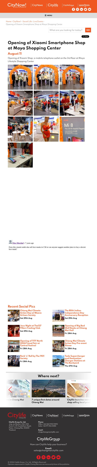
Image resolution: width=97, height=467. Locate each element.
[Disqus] (48, 207)
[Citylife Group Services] (68, 5)
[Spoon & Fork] (84, 5)
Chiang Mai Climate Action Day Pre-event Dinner (76, 343)
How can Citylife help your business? (48, 444)
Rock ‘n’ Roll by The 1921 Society (32, 357)
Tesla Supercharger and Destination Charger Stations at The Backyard (75, 359)
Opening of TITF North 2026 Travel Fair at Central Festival (31, 343)
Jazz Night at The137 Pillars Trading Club (30, 326)
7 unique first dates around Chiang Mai (48, 392)
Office (48, 424)
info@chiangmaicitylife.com (48, 432)
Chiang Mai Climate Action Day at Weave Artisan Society (31, 312)
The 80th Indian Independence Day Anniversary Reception (76, 312)
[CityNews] (37, 5)
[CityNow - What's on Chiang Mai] (53, 415)
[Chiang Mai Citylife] (53, 5)
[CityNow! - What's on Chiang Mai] (16, 5)
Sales (47, 426)
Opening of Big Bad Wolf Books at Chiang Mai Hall (76, 327)
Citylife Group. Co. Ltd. (23, 462)
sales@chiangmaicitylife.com (48, 449)
